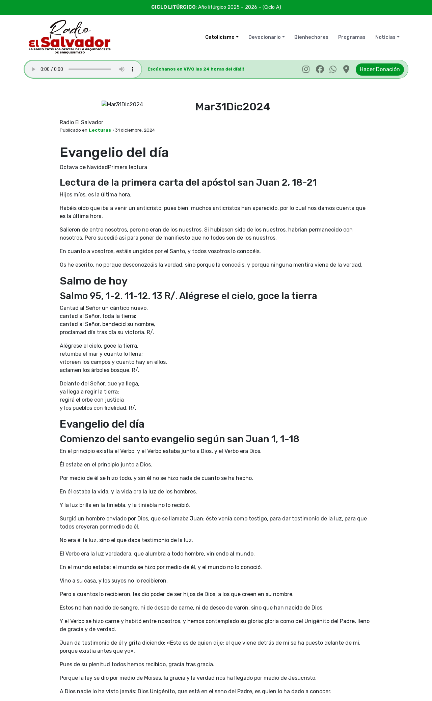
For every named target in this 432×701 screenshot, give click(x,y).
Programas (352, 37)
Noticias (385, 37)
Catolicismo (220, 37)
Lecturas (100, 130)
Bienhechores (311, 37)
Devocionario (264, 37)
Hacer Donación (380, 69)
